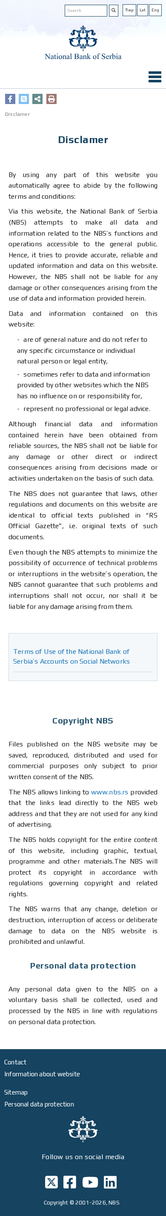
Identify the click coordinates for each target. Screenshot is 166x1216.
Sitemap (16, 1092)
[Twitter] (24, 99)
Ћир (129, 10)
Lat (143, 10)
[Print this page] (51, 99)
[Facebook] (10, 99)
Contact (15, 1062)
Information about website (42, 1074)
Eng (155, 10)
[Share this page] (37, 99)
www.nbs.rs (110, 792)
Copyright (56, 1202)
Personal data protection (39, 1104)
